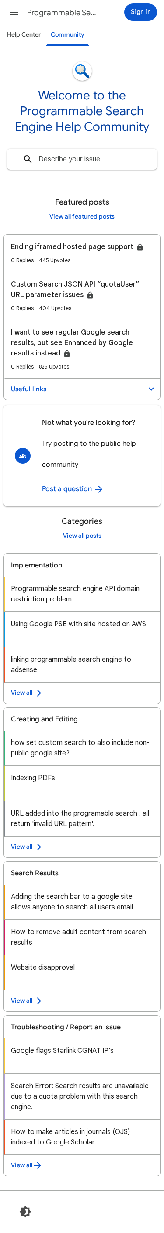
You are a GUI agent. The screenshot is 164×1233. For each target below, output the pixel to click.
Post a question (68, 489)
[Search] (27, 159)
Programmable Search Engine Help (62, 12)
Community (67, 34)
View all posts (82, 536)
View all (21, 693)
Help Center (24, 34)
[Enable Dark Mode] (25, 1211)
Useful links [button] (28, 389)
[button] (13, 12)
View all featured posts (82, 216)
